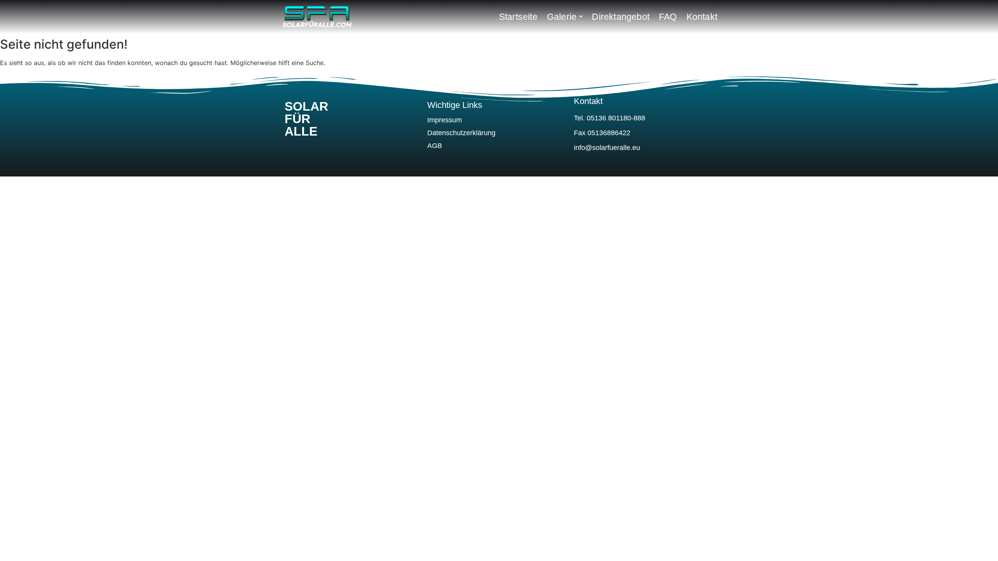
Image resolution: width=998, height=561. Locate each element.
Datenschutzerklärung (461, 133)
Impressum (444, 120)
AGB (434, 146)
